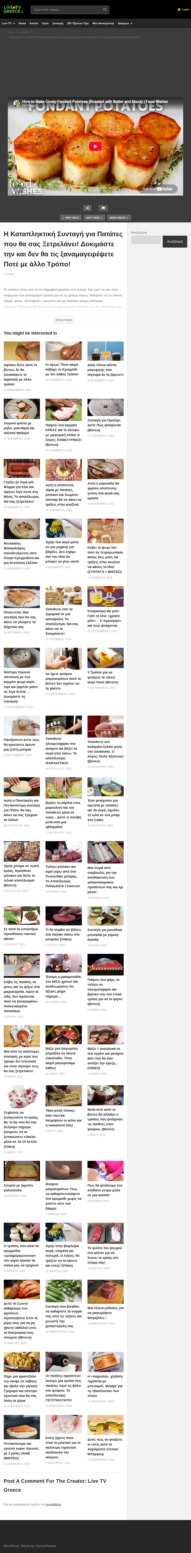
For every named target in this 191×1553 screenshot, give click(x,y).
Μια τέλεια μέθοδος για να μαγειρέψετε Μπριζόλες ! (105, 1313)
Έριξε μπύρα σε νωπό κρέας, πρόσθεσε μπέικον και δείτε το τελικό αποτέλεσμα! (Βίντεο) (21, 875)
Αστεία (34, 23)
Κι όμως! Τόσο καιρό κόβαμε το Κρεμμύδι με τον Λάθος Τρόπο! (62, 369)
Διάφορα (124, 23)
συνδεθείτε (53, 1504)
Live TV (7, 23)
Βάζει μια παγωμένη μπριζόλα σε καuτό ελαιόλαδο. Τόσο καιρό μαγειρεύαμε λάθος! (62, 1058)
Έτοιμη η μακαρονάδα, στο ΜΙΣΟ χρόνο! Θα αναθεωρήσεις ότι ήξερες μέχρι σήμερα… (64, 986)
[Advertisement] (95, 69)
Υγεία (45, 23)
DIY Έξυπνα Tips (78, 23)
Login (185, 9)
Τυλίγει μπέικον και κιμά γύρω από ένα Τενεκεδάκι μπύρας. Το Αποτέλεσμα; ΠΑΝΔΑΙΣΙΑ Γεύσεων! (63, 876)
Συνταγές (58, 23)
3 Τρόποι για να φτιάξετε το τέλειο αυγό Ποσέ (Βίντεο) (102, 677)
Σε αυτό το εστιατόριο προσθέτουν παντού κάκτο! (21, 934)
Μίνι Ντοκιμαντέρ (103, 23)
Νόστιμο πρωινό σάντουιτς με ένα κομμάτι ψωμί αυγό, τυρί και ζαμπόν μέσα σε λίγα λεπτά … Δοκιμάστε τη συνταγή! (20, 686)
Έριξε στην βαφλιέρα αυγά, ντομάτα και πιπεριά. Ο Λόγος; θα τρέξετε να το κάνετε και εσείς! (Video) (62, 1255)
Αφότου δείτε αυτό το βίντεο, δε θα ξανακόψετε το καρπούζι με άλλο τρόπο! (20, 374)
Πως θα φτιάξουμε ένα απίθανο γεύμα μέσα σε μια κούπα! (104, 1190)
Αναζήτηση (139, 232)
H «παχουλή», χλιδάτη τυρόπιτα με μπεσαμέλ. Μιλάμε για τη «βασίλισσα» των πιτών (105, 1386)
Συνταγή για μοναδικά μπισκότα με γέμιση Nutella (104, 934)
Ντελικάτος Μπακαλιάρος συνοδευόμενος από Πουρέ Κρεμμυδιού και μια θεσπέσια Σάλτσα (21, 553)
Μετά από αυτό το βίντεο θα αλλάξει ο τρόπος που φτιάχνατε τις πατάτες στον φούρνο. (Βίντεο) (105, 1119)
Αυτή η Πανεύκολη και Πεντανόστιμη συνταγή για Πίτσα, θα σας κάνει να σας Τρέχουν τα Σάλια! (22, 810)
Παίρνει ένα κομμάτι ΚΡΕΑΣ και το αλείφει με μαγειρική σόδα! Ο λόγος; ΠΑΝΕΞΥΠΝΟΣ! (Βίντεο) (64, 434)
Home (22, 23)
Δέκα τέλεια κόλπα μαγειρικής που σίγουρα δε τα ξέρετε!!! (105, 370)
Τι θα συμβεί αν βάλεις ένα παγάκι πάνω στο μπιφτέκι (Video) (63, 934)
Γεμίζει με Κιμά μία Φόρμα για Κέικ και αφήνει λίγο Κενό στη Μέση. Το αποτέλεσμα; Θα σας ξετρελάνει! (21, 491)
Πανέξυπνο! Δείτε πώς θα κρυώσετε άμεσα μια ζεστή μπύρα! (21, 744)
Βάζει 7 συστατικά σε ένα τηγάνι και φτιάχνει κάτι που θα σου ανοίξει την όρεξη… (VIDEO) (105, 1058)
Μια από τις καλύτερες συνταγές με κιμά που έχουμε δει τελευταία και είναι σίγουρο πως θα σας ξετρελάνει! (21, 1061)
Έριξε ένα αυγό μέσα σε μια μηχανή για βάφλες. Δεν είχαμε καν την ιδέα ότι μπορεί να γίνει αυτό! (62, 551)
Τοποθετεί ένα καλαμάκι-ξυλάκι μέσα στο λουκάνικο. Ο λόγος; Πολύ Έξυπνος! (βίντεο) (105, 751)
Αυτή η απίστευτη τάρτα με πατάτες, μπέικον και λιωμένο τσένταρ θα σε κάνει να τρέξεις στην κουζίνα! (64, 494)
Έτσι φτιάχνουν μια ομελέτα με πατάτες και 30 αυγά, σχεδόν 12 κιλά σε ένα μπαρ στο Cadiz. (103, 810)
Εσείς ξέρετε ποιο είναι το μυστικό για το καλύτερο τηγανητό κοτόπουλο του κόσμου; (63, 1447)
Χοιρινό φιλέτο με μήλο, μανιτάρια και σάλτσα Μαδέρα (19, 428)
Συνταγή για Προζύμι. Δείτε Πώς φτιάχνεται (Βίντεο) (104, 425)
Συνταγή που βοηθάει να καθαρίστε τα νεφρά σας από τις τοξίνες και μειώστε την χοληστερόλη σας (64, 1316)
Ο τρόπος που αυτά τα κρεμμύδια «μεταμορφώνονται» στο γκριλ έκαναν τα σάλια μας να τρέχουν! (21, 1255)
